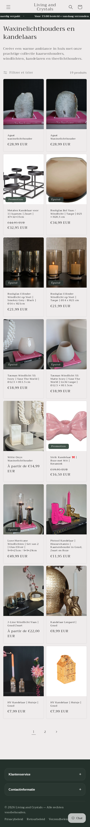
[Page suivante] (56, 731)
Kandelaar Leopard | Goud (63, 624)
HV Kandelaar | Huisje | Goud (23, 704)
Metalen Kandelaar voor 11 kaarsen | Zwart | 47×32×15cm (23, 214)
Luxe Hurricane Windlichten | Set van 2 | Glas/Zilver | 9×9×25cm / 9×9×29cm (23, 545)
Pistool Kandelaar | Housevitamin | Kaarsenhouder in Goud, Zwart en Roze (66, 545)
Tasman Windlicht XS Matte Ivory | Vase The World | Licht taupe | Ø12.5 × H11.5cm (65, 380)
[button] (8, 7)
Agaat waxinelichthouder (20, 137)
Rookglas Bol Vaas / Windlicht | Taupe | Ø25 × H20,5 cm (66, 214)
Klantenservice (45, 774)
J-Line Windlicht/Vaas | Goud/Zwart (23, 624)
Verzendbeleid (59, 819)
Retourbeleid (36, 819)
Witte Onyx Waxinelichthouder (20, 459)
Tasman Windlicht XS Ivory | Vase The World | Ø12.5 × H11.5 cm (23, 379)
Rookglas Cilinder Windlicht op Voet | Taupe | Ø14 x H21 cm (64, 297)
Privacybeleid (14, 819)
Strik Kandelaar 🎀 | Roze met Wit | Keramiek (63, 461)
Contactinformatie (45, 789)
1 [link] (34, 731)
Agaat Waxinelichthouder (63, 137)
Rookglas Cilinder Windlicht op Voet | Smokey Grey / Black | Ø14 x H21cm (22, 299)
